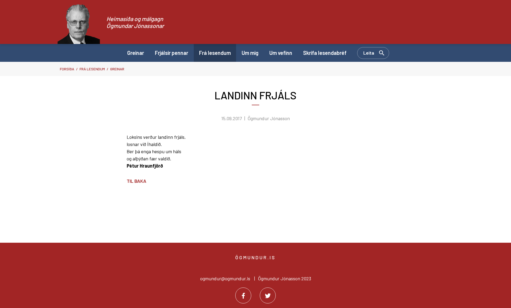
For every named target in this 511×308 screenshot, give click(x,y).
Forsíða (67, 69)
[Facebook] (243, 295)
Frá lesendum (92, 69)
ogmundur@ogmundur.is (225, 278)
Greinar (117, 69)
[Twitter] (268, 295)
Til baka (136, 181)
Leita (368, 53)
